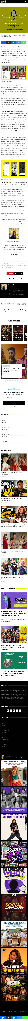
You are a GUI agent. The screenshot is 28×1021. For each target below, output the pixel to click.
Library (23, 263)
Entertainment (5, 427)
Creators (6, 367)
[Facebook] (3, 42)
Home (2, 5)
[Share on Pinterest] (17, 278)
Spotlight (4, 438)
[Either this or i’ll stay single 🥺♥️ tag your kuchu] (14, 961)
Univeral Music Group (6, 267)
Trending (4, 445)
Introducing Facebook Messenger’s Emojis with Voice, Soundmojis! (15, 304)
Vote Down (19, 273)
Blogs (5, 35)
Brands (4, 422)
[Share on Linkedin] (21, 278)
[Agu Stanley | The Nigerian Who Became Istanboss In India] (14, 488)
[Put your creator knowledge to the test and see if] (14, 881)
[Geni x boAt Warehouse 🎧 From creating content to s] (14, 827)
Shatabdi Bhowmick (10, 23)
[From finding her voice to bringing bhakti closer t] (14, 773)
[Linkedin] (13, 42)
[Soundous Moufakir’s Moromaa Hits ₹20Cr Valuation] (14, 540)
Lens (19, 263)
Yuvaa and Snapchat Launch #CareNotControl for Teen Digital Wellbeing (12, 647)
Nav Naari (4, 429)
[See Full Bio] (17, 254)
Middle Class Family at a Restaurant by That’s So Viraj (12, 310)
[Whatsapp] (23, 42)
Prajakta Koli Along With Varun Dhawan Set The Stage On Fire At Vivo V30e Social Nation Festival (14, 613)
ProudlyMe (4, 431)
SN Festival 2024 (5, 434)
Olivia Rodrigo (10, 265)
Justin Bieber (14, 263)
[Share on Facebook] (6, 278)
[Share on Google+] (13, 278)
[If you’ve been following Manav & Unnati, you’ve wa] (14, 934)
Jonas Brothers (7, 263)
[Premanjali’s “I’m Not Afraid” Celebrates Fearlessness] (14, 462)
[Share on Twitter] (9, 278)
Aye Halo (4, 417)
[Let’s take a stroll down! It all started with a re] (14, 854)
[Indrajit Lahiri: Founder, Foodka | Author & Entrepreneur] (14, 566)
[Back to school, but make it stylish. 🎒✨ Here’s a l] (14, 988)
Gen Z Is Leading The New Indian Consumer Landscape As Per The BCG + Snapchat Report (12, 673)
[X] (8, 42)
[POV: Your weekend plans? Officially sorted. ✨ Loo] (14, 907)
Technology (5, 441)
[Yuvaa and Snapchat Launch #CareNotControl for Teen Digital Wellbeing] (14, 634)
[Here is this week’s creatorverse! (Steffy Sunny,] (14, 800)
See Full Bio (13, 254)
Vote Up (11, 273)
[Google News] (18, 42)
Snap (18, 189)
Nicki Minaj (4, 265)
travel (3, 443)
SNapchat (20, 265)
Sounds (25, 265)
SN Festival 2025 (5, 436)
